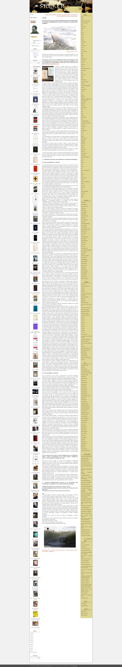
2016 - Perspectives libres (35, 387)
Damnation (83, 298)
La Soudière (83, 126)
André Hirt (83, 367)
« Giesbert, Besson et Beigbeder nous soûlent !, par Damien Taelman (57, 14)
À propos (32, 14)
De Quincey (83, 60)
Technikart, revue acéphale (85, 535)
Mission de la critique (85, 341)
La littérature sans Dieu (85, 315)
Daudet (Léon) (83, 58)
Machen (82, 136)
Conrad (82, 49)
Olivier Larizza (83, 433)
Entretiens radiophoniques (85, 85)
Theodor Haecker (84, 272)
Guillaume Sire (83, 399)
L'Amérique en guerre (85, 120)
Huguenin (83, 103)
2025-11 (31, 650)
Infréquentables (84, 107)
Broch (82, 36)
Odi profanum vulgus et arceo (86, 348)
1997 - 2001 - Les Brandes (35, 75)
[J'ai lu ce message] (120, 665)
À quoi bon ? (83, 284)
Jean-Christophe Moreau (85, 406)
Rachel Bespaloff (84, 259)
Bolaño (82, 32)
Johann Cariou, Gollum (85, 484)
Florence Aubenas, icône (85, 462)
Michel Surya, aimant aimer (86, 500)
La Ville (82, 128)
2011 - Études (35, 322)
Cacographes (83, 41)
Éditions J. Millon (84, 615)
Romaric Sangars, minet (85, 529)
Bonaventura (83, 208)
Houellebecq (83, 101)
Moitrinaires (83, 155)
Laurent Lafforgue (84, 420)
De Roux (82, 62)
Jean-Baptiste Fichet (84, 403)
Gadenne (82, 91)
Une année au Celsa (84, 598)
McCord (82, 145)
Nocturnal (83, 346)
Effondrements (83, 79)
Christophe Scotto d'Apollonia (86, 372)
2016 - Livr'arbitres (35, 369)
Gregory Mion (83, 397)
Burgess (82, 39)
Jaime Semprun (83, 232)
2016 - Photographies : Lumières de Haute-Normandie (35, 397)
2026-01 (31, 646)
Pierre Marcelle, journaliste (85, 521)
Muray (82, 158)
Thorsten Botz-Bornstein (85, 450)
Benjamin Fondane (84, 206)
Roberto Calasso (84, 265)
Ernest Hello (83, 217)
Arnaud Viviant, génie (85, 458)
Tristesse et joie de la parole (86, 357)
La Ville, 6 (83, 326)
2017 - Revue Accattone (35, 472)
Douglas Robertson (84, 605)
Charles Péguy (83, 213)
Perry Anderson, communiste (86, 511)
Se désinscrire (36, 54)
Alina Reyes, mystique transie (86, 456)
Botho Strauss (83, 210)
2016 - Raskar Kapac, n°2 (35, 407)
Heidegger (83, 96)
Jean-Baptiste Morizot (85, 405)
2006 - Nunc (35, 204)
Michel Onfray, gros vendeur (86, 498)
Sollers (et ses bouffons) (85, 181)
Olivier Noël (83, 435)
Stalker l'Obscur (84, 351)
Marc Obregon (83, 427)
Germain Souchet (84, 393)
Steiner (82, 183)
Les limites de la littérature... (86, 339)
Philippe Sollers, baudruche (86, 513)
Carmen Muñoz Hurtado (85, 370)
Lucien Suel (83, 424)
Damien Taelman (84, 378)
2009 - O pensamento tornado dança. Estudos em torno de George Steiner (35, 273)
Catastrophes (83, 45)
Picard (82, 166)
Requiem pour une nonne (85, 350)
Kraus (82, 119)
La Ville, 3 (83, 320)
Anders (82, 19)
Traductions (83, 193)
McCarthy (83, 143)
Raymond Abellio (84, 261)
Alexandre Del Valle (84, 365)
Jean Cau (82, 234)
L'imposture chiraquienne (85, 564)
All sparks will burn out (85, 286)
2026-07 (31, 635)
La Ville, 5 (83, 324)
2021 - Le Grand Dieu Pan (35, 558)
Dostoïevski (83, 74)
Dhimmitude (83, 70)
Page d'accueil (72, 14)
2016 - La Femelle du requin (35, 360)
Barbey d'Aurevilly (84, 22)
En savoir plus (75, 665)
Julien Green (83, 244)
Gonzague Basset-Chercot (85, 395)
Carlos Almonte (84, 603)
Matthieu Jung (83, 429)
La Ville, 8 (83, 330)
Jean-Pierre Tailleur (84, 414)
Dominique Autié (84, 382)
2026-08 (31, 633)
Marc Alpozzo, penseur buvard (86, 493)
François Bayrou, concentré (86, 463)
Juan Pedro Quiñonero (85, 418)
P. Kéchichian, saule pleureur (86, 505)
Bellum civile (83, 26)
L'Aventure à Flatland (85, 560)
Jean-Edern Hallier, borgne (85, 480)
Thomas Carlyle (84, 274)
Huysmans (83, 105)
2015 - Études (35, 351)
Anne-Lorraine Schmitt (85, 544)
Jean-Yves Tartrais (84, 416)
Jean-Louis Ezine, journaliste (86, 482)
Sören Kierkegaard (84, 270)
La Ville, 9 (83, 332)
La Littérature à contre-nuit (85, 122)
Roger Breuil (83, 267)
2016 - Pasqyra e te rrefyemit (35, 378)
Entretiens (83, 83)
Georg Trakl (83, 221)
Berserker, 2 (83, 291)
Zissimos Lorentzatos (85, 278)
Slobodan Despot (84, 448)
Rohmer (82, 174)
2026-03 (31, 642)
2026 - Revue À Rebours (35, 627)
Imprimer (52, 551)
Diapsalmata (83, 300)
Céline (82, 47)
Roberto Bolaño (84, 263)
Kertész (82, 115)
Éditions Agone (84, 611)
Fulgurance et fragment (85, 309)
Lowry (82, 134)
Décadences (83, 64)
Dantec (82, 55)
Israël (82, 109)
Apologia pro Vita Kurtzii (85, 20)
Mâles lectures (83, 138)
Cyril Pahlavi (83, 376)
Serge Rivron (83, 446)
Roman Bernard (84, 443)
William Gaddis (84, 276)
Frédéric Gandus (84, 388)
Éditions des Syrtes (84, 613)
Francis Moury (83, 384)
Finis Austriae (83, 89)
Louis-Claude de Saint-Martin (86, 250)
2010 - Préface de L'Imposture (35, 313)
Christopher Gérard (84, 374)
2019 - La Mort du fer (35, 519)
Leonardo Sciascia (84, 248)
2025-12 (31, 648)
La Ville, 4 (83, 322)
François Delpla (84, 386)
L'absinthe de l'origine (85, 313)
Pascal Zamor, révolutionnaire (86, 509)
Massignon (83, 141)
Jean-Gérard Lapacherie (85, 408)
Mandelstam (83, 139)
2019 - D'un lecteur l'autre (35, 500)
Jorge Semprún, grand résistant (86, 486)
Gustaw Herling (84, 227)
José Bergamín (83, 238)
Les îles (82, 132)
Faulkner (82, 87)
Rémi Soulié (83, 441)
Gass (82, 93)
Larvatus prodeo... (84, 334)
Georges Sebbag (84, 391)
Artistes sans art (84, 546)
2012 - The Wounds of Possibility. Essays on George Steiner (35, 332)
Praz (82, 172)
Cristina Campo (84, 51)
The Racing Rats (84, 353)
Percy (82, 164)
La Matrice (83, 124)
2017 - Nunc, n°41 (35, 463)
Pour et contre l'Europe (85, 170)
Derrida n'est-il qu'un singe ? (86, 550)
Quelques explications (35, 45)
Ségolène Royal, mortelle (85, 531)
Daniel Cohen (83, 380)
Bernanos (82, 28)
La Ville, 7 (83, 328)
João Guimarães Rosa (85, 236)
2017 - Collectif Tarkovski (35, 425)
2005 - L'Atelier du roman (35, 164)
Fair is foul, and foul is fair (85, 307)
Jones (82, 111)
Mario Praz (83, 253)
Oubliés (82, 162)
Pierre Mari (83, 439)
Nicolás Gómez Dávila (85, 255)
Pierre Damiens (83, 437)
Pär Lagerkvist (83, 257)
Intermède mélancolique (85, 311)
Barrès (82, 24)
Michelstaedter (83, 153)
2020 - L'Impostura (35, 539)
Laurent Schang (84, 422)
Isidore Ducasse (84, 231)
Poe (81, 168)
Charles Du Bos (84, 212)
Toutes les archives (33, 652)
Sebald (82, 179)
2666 (82, 17)
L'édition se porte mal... (85, 562)
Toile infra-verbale (84, 355)
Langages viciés (84, 130)
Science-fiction (83, 177)
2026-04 (31, 640)
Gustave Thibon (84, 225)
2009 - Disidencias (35, 263)
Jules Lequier (83, 242)
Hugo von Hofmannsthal (85, 229)
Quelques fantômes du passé (86, 587)
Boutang (82, 34)
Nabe (82, 160)
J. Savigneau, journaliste (85, 475)
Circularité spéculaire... (85, 296)
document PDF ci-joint (54, 63)
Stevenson (83, 185)
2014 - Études (35, 342)
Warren (82, 196)
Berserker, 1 (83, 289)
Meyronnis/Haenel (84, 496)
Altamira (82, 288)
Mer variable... (83, 149)
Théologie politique (84, 191)
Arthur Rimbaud (84, 204)
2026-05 (31, 638)
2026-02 (31, 644)
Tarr (82, 189)
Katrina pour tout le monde (85, 558)
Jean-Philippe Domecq (85, 412)
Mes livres (83, 151)
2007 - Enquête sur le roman (35, 223)
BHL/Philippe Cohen (85, 460)
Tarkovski (83, 187)
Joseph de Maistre (84, 240)
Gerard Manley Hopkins (85, 223)
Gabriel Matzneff (84, 389)
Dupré (82, 77)
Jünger (82, 113)
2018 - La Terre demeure (35, 481)
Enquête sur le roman (84, 81)
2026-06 (31, 637)
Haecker (82, 94)
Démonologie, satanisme (85, 68)
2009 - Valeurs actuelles (35, 283)
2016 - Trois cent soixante (35, 416)
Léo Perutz (83, 246)
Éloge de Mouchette (84, 302)
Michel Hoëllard (84, 431)
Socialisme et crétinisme (85, 533)
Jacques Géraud (84, 401)
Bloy (82, 30)
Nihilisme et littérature (85, 582)
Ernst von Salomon (84, 219)
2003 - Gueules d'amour (35, 124)
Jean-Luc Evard (84, 410)
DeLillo (82, 66)
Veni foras (83, 359)
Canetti (82, 43)
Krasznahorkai (83, 117)
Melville (82, 147)
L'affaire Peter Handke (85, 579)
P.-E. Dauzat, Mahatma (85, 507)
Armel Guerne (83, 202)
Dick (82, 72)
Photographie (68, 51)
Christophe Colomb (84, 215)
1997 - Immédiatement (35, 84)
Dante (82, 53)
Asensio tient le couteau (85, 548)
